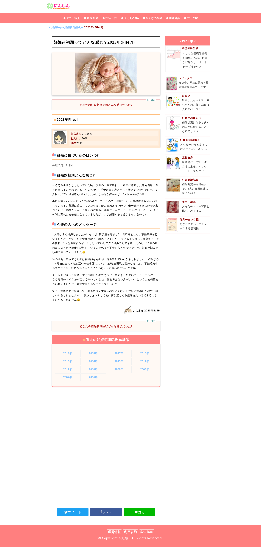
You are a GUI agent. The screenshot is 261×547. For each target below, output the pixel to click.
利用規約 (130, 532)
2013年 (119, 361)
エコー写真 (73, 18)
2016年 (144, 353)
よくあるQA (131, 18)
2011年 (67, 369)
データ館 (192, 18)
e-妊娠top (55, 27)
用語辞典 (174, 18)
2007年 (67, 377)
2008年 (144, 369)
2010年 (93, 369)
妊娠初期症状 (72, 27)
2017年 (119, 353)
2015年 (67, 361)
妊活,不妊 (111, 18)
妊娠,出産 (93, 18)
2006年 (93, 377)
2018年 (93, 353)
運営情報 (114, 532)
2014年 (93, 361)
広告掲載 (146, 532)
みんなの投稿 (154, 18)
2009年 (119, 369)
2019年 (67, 353)
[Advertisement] (106, 411)
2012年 (144, 361)
